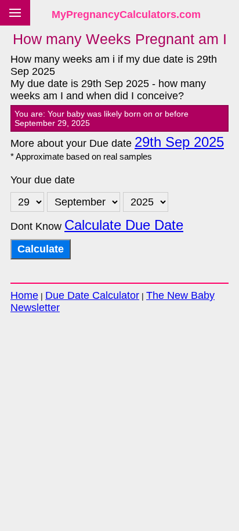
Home (24, 295)
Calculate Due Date (123, 225)
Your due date (42, 180)
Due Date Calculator (92, 295)
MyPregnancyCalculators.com (126, 14)
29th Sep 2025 (179, 142)
